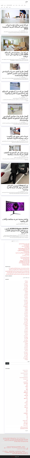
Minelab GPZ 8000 (15, 447)
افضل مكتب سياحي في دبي (14, 439)
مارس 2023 (26, 331)
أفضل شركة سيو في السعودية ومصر (24, 262)
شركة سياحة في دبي (18, 451)
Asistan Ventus (20, 447)
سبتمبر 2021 (26, 356)
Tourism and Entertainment (24, 377)
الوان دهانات (26, 395)
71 (14, 241)
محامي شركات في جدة (10, 440)
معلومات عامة (26, 423)
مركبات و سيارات (25, 420)
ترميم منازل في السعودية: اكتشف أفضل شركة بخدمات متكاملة (16, 153)
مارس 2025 (26, 295)
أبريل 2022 (26, 346)
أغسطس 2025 (25, 289)
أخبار (27, 380)
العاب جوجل (26, 390)
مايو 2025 (26, 292)
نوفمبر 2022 (26, 337)
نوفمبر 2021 (26, 353)
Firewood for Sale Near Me (10, 366)
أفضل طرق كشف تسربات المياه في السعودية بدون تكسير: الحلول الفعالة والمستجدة (15, 73)
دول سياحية (26, 407)
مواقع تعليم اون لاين (26, 251)
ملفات (26, 1)
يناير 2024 (26, 316)
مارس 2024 (26, 313)
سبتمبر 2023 (26, 322)
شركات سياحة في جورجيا (22, 439)
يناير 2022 (26, 350)
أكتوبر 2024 (26, 303)
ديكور (22, 5)
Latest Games (26, 374)
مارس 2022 (26, 347)
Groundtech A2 (8, 447)
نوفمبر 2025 (26, 285)
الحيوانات (26, 386)
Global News (26, 371)
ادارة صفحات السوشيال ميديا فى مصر (23, 249)
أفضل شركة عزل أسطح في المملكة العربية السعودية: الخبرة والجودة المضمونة (15, 93)
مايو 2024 (26, 310)
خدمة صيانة (26, 405)
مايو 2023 (26, 328)
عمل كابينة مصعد (26, 247)
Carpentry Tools (25, 370)
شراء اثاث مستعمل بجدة (25, 264)
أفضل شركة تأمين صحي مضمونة (24, 260)
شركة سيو (23, 446)
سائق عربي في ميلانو (19, 452)
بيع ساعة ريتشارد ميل (17, 441)
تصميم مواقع (26, 398)
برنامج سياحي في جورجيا (25, 263)
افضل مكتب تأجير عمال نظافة (21, 453)
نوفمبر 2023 (26, 319)
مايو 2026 (26, 282)
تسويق (27, 396)
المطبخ (7, 7)
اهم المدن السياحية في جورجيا (25, 258)
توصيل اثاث (26, 402)
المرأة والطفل (26, 392)
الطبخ (27, 389)
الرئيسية (2, 5)
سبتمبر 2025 (26, 288)
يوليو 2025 (26, 291)
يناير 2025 (26, 298)
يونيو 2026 (26, 280)
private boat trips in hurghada (21, 448)
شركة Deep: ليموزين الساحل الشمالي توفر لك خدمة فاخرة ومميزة (17, 187)
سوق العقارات (26, 413)
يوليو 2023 (26, 325)
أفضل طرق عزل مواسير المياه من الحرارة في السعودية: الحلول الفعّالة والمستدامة (15, 118)
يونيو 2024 (26, 309)
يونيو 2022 (26, 344)
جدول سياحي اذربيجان (26, 259)
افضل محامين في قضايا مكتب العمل (24, 243)
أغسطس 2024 (25, 306)
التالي (12, 241)
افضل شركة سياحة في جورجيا (18, 440)
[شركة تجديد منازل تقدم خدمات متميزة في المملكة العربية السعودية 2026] (15, 16)
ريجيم (10, 7)
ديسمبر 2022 (26, 335)
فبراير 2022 (26, 349)
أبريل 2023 (26, 329)
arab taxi (24, 447)
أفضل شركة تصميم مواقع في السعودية (23, 248)
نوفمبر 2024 (26, 301)
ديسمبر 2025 (26, 283)
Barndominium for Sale (25, 366)
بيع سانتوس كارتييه (23, 441)
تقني (4, 7)
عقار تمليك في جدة (26, 244)
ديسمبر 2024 (26, 300)
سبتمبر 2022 (26, 340)
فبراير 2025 (26, 297)
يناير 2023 (26, 334)
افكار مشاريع (26, 383)
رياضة (25, 5)
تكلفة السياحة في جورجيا (17, 446)
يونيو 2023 (26, 326)
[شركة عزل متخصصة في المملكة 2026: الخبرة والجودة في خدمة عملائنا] (15, 43)
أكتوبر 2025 (26, 286)
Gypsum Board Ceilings (24, 373)
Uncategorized (9, 5)
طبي (4, 5)
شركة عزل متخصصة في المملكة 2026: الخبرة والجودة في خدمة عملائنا (16, 54)
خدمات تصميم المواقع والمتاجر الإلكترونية (23, 250)
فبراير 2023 (26, 332)
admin (19, 30)
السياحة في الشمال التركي (24, 428)
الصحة (27, 387)
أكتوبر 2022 (26, 338)
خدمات (16, 5)
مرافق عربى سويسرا (12, 452)
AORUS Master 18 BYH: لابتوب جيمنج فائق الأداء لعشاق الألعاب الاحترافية (16, 231)
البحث (28, 361)
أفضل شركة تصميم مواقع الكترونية (24, 261)
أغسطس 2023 (25, 323)
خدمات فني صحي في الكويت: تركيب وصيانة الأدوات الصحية (17, 137)
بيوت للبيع (6, 451)
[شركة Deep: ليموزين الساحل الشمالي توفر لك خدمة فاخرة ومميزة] (15, 173)
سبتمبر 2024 (26, 304)
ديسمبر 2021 (26, 352)
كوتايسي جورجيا (14, 453)
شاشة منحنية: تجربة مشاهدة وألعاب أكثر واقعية (15, 220)
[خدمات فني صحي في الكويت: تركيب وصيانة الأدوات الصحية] (15, 130)
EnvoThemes (13, 456)
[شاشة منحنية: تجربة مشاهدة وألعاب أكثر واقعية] (15, 206)
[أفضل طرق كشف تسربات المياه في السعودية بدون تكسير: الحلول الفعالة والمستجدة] (15, 66)
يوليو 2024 (26, 307)
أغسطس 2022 (25, 341)
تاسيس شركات (7, 439)
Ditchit (18, 366)
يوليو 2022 (26, 343)
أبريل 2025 (26, 294)
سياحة (19, 5)
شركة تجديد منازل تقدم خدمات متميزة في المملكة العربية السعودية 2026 (15, 27)
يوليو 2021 (26, 359)
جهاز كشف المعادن (11, 451)
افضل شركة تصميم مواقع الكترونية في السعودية (22, 252)
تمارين (2, 7)
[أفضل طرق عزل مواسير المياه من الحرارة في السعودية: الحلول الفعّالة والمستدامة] (15, 109)
